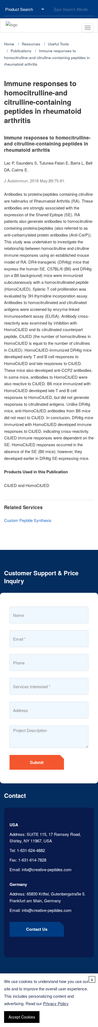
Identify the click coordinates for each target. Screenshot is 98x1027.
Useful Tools (58, 43)
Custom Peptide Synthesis (27, 520)
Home (9, 43)
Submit (37, 762)
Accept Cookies (21, 1017)
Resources (31, 43)
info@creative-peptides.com (47, 869)
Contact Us (36, 929)
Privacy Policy (56, 1003)
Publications (21, 50)
